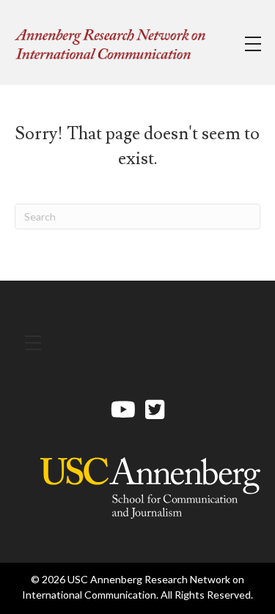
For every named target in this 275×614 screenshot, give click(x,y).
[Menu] (253, 44)
